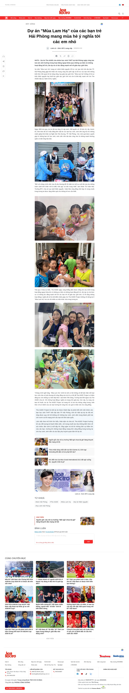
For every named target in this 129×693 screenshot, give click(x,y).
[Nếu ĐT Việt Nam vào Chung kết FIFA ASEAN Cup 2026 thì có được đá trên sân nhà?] (19, 569)
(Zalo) (42, 671)
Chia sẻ (3, 61)
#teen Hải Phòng (41, 502)
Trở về (3, 76)
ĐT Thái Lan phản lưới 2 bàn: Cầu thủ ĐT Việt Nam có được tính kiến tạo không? (80, 581)
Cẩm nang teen (101, 662)
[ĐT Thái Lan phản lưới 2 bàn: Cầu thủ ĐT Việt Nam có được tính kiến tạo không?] (81, 569)
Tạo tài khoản (49, 532)
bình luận (72, 56)
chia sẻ (56, 56)
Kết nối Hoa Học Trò (50, 665)
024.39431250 (11, 675)
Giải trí (30, 18)
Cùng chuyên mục (15, 558)
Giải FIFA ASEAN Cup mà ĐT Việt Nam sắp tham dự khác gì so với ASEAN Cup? (17, 606)
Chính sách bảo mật (110, 669)
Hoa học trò (10, 654)
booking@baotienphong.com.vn (40, 674)
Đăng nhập (38, 532)
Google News (101, 24)
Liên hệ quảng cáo (36, 669)
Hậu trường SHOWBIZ (64, 18)
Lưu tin (3, 66)
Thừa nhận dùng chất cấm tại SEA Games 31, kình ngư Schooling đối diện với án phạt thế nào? (68, 451)
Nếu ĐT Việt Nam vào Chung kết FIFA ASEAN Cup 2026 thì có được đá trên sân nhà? (19, 581)
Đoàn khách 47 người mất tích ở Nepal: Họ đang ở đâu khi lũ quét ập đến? (49, 581)
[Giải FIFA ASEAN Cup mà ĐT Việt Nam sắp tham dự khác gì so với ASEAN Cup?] (19, 594)
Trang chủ (6, 18)
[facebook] (120, 4)
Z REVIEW (97, 18)
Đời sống (13, 18)
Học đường (38, 18)
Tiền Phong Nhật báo (68, 5)
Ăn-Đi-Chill (77, 18)
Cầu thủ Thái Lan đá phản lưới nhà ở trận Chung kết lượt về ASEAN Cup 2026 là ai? (19, 631)
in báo (68, 56)
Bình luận (3, 71)
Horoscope (114, 18)
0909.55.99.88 (36, 671)
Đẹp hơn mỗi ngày (50, 18)
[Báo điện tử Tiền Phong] (104, 656)
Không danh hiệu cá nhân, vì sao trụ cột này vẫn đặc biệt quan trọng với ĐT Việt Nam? (80, 606)
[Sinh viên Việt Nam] (118, 656)
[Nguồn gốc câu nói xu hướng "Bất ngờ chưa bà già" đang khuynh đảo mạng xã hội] (41, 442)
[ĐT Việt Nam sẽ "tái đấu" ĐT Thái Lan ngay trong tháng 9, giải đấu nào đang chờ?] (50, 619)
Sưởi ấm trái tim (75, 662)
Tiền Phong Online (52, 5)
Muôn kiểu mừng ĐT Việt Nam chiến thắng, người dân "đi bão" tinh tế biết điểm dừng (49, 606)
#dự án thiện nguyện (80, 502)
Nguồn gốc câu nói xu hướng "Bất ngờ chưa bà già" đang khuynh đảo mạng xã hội (71, 441)
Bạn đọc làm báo (15, 688)
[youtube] (123, 4)
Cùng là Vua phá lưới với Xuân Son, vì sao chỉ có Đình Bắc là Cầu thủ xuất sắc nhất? (80, 631)
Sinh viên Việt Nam (83, 5)
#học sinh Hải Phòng (42, 506)
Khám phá (22, 18)
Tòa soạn (8, 669)
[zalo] (92, 674)
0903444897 (58, 671)
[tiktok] (87, 674)
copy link (64, 56)
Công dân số (21, 665)
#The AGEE (54, 502)
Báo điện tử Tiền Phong (64, 11)
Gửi (88, 541)
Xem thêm (122, 18)
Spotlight (106, 18)
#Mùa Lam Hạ (66, 502)
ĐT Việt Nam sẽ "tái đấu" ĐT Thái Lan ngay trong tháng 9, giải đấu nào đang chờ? (50, 631)
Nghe (3, 56)
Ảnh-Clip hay (87, 18)
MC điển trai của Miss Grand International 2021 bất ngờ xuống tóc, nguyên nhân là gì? (70, 461)
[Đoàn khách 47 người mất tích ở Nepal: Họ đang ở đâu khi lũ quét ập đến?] (50, 569)
